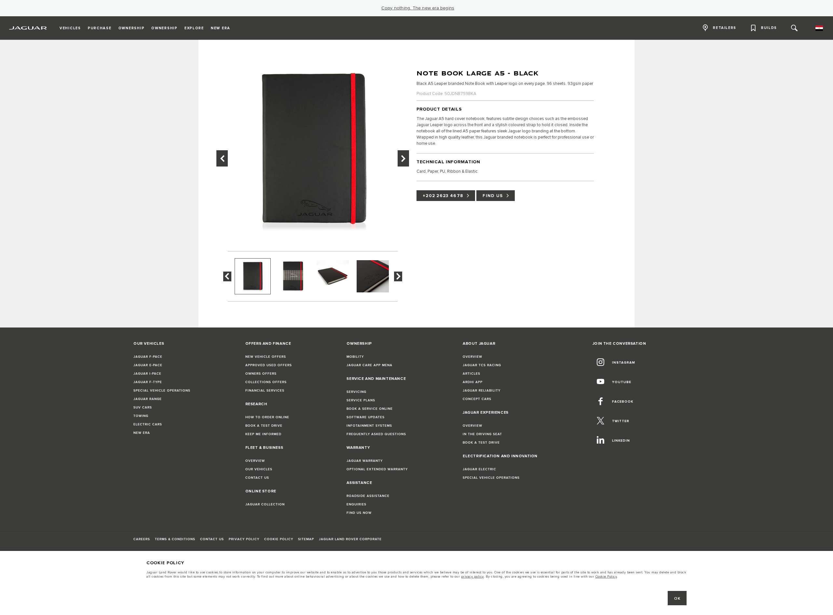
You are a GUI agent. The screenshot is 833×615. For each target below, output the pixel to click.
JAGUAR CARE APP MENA (369, 365)
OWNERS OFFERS (261, 374)
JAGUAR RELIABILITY (481, 391)
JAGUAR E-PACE (147, 365)
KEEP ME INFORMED (263, 434)
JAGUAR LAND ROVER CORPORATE (350, 539)
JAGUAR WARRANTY (365, 461)
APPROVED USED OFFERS (268, 365)
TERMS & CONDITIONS (175, 539)
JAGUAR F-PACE (147, 357)
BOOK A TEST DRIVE (263, 426)
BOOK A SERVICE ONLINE (370, 409)
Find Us (493, 195)
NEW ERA (141, 433)
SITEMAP (306, 539)
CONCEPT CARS (477, 399)
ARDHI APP (473, 382)
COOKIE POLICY (278, 539)
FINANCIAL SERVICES (264, 391)
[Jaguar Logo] (28, 28)
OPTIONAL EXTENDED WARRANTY (377, 469)
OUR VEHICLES (258, 469)
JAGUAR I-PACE (147, 374)
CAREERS (141, 539)
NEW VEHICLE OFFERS (265, 357)
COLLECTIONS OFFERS (266, 382)
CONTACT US (257, 478)
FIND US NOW (359, 513)
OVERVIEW (255, 461)
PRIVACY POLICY (244, 539)
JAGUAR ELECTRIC (479, 469)
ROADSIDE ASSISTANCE (368, 496)
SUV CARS (142, 407)
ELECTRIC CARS (147, 424)
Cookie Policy (606, 577)
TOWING (140, 416)
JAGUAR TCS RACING (482, 365)
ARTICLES (471, 374)
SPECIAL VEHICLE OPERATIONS (161, 391)
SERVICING (356, 392)
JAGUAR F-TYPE (147, 382)
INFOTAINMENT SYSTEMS (369, 426)
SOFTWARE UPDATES (366, 417)
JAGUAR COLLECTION (265, 504)
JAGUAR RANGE (147, 399)
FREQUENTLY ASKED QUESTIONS (376, 434)
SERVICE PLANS (361, 400)
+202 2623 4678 (443, 195)
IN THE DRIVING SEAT (482, 434)
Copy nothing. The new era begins (417, 8)
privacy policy (472, 577)
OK (677, 598)
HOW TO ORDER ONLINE (267, 417)
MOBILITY (355, 357)
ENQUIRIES (356, 504)
